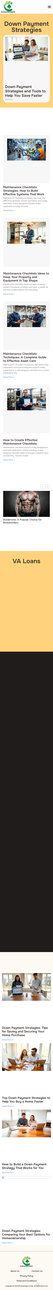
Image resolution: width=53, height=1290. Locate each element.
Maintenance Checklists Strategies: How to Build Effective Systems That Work (23, 190)
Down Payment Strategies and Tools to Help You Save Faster (25, 91)
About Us (15, 1271)
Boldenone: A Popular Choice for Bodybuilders (22, 521)
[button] (49, 6)
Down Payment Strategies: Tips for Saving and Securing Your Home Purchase (25, 1031)
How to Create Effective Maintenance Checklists (20, 441)
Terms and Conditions (26, 1281)
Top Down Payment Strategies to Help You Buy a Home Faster (26, 1100)
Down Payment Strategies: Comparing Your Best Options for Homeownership (26, 1234)
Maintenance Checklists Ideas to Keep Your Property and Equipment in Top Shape (26, 277)
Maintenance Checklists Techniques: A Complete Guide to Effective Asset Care (24, 357)
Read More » (9, 99)
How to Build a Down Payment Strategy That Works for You (24, 1166)
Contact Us (37, 1271)
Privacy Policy (26, 1276)
